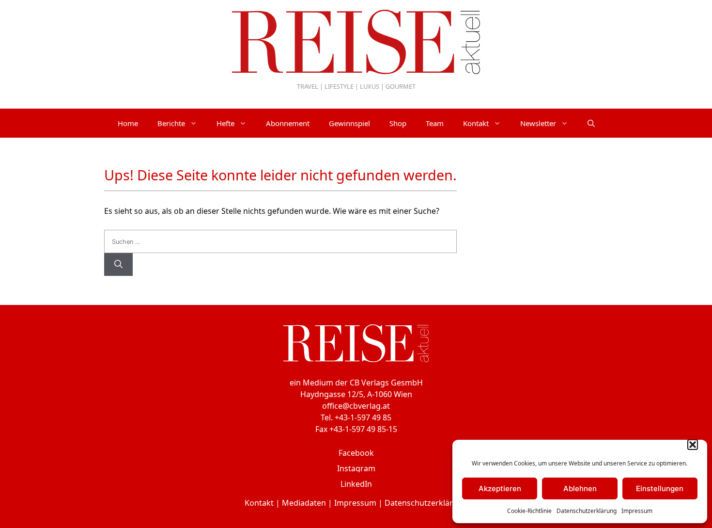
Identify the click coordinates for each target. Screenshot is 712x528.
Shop (397, 123)
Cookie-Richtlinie (529, 511)
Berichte (171, 123)
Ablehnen (580, 488)
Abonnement (288, 123)
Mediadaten (304, 502)
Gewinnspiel (349, 123)
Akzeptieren (500, 488)
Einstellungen (659, 488)
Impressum (636, 511)
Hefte (225, 123)
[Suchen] (118, 264)
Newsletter (538, 123)
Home (128, 123)
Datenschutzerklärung (587, 511)
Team (435, 123)
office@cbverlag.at (356, 405)
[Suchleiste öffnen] (591, 123)
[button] (692, 444)
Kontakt (476, 123)
